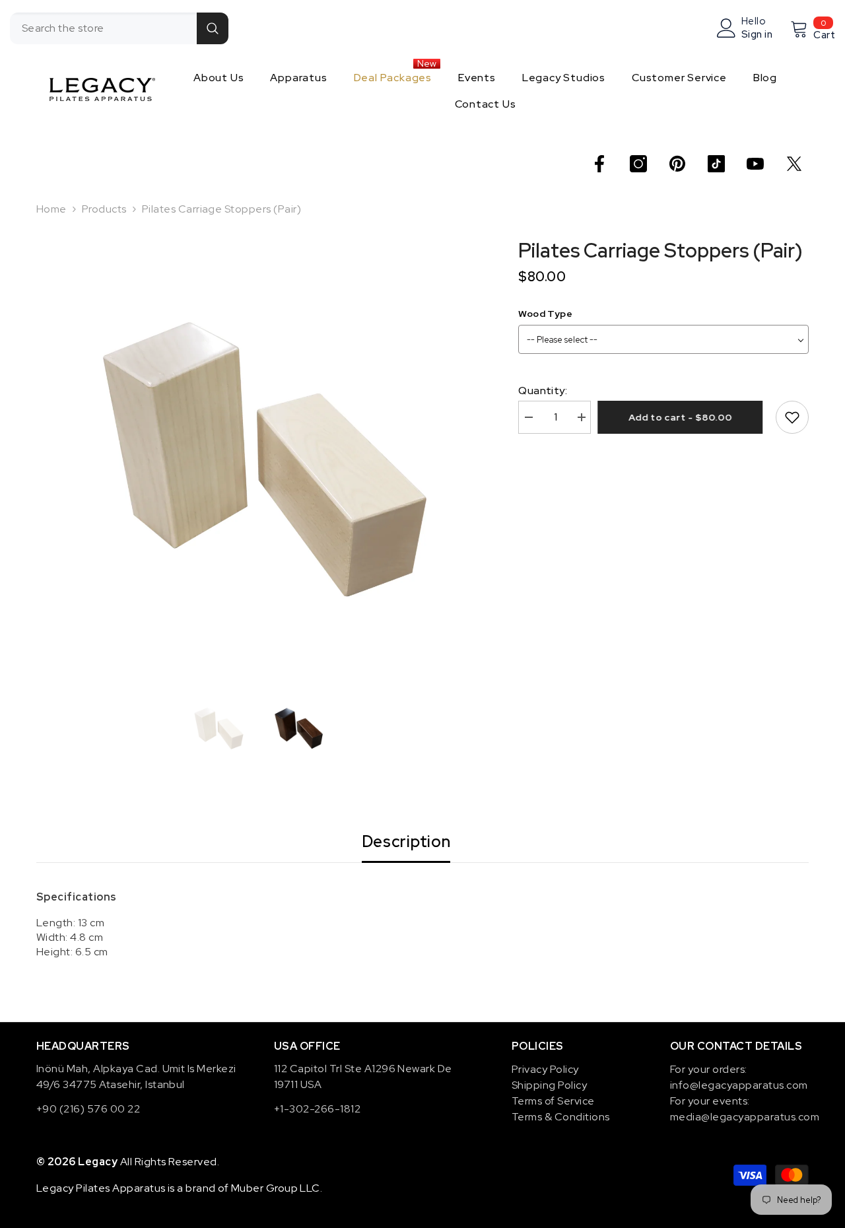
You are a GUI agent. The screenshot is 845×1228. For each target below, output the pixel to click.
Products (104, 209)
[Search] (119, 28)
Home (51, 209)
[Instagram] (638, 163)
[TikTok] (716, 163)
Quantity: (542, 390)
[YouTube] (755, 163)
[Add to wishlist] (792, 417)
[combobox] (103, 28)
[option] (257, 459)
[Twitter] (794, 163)
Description (406, 841)
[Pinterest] (677, 163)
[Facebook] (599, 163)
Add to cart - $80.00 (683, 417)
